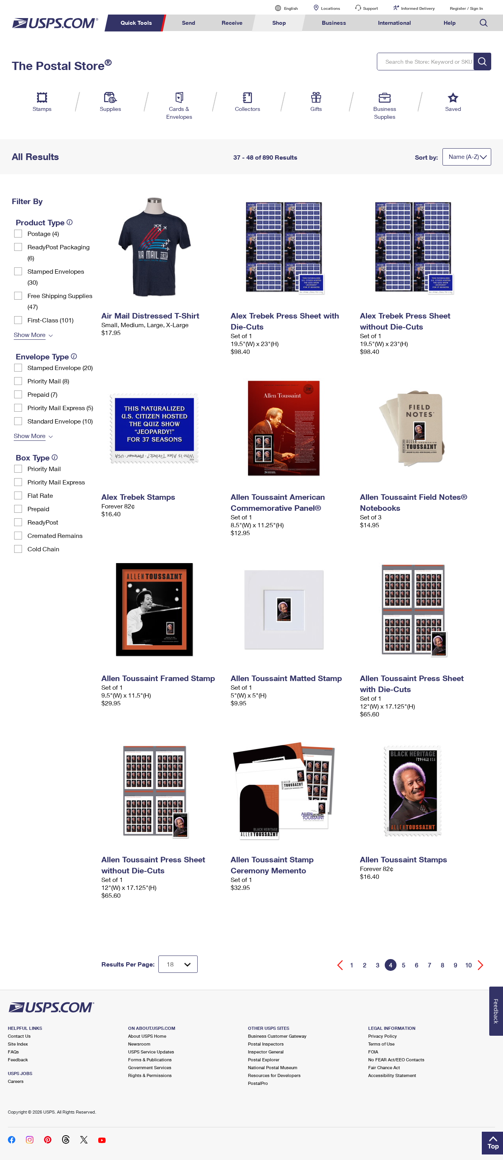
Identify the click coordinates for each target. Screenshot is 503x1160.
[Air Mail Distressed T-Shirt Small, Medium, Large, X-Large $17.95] (162, 247)
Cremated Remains (55, 535)
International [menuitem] (394, 22)
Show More (30, 334)
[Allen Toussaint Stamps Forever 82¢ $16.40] (420, 791)
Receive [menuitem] (232, 22)
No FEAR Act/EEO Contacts (396, 1059)
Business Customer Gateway (277, 1035)
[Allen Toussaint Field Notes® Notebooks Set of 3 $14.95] (420, 428)
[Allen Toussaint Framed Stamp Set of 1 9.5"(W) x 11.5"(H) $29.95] (162, 609)
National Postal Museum (272, 1067)
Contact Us (19, 1035)
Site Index (18, 1043)
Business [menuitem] (334, 22)
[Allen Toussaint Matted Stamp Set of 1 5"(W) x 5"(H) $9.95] (291, 609)
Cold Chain (43, 548)
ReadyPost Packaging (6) (59, 252)
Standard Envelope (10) (60, 421)
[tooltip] (69, 222)
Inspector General (266, 1051)
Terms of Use (381, 1043)
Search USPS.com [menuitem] (484, 23)
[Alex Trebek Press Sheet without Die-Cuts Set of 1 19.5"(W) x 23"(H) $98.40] (420, 247)
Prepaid (38, 508)
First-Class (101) (50, 320)
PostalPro (258, 1083)
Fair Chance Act (384, 1067)
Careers (16, 1081)
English (283, 8)
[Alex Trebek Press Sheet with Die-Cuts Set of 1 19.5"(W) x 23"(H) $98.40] (291, 247)
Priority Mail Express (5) (60, 407)
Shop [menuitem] (279, 22)
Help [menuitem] (450, 22)
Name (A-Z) (464, 156)
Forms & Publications (150, 1059)
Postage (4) (43, 233)
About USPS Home (147, 1035)
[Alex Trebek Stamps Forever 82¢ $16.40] (162, 428)
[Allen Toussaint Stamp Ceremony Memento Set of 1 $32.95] (291, 791)
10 (468, 965)
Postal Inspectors (266, 1043)
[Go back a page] (340, 965)
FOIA (373, 1051)
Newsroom (139, 1043)
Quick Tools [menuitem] (136, 22)
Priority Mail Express (56, 482)
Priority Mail (44, 468)
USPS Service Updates (151, 1051)
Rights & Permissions (150, 1075)
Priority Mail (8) (48, 381)
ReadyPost (43, 522)
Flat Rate (40, 495)
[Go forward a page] (481, 965)
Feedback (18, 1059)
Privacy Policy (382, 1035)
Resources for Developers (274, 1075)
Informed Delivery (418, 8)
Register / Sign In (466, 8)
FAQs (13, 1051)
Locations (330, 8)
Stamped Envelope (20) (60, 367)
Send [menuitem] (188, 22)
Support (370, 8)
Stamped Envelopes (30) (56, 276)
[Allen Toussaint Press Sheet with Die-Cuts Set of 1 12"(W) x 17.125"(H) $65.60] (420, 609)
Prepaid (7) (42, 394)
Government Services (149, 1067)
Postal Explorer (263, 1059)
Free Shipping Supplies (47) (60, 301)
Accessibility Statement (392, 1075)
